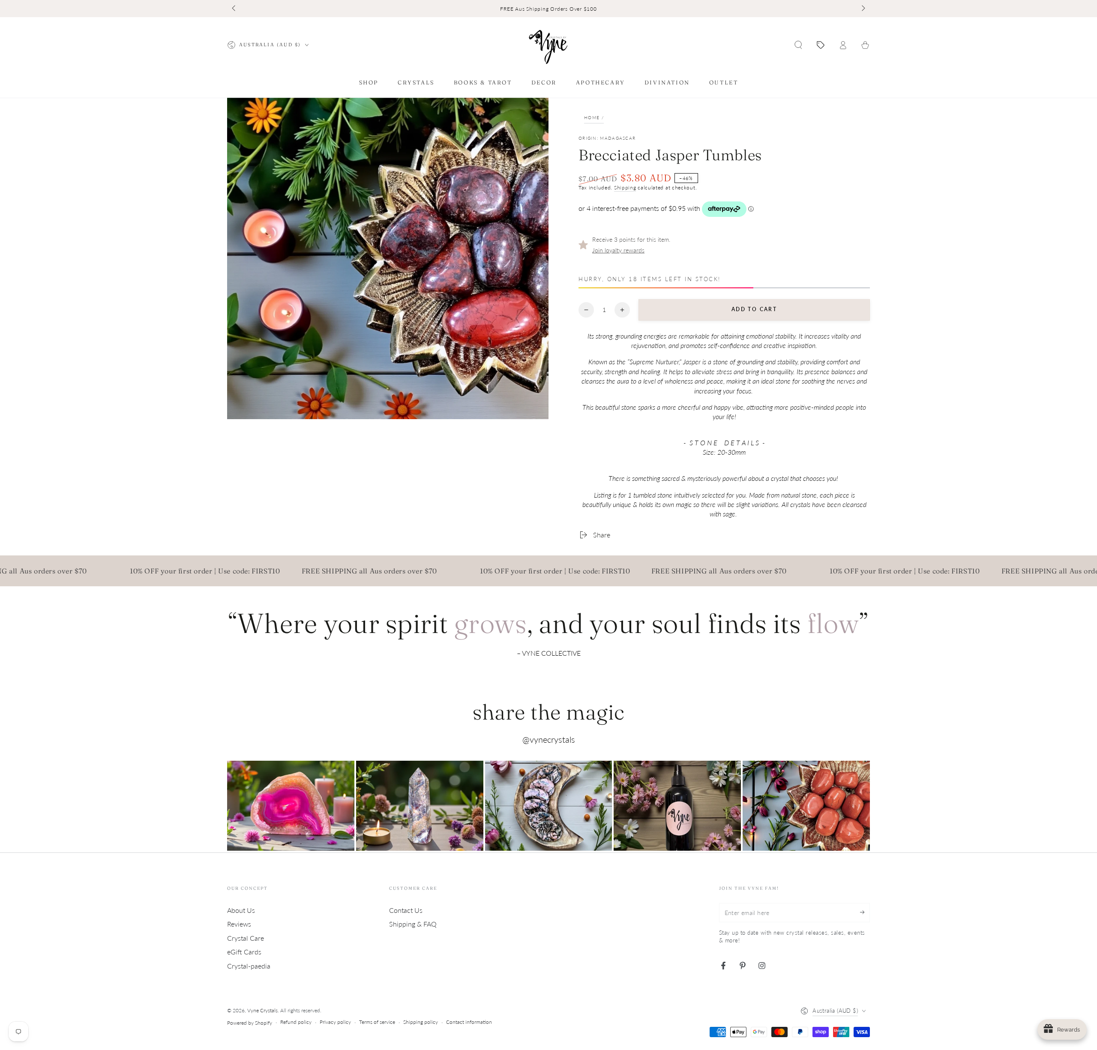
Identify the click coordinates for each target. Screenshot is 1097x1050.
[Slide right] (862, 8)
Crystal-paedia (248, 966)
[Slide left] (234, 8)
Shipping (625, 187)
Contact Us (406, 910)
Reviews (239, 924)
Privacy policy (335, 1022)
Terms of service (377, 1022)
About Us (241, 910)
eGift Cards (244, 952)
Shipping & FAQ (413, 924)
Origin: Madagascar (606, 138)
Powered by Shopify (249, 1023)
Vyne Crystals (262, 1010)
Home (591, 117)
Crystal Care (245, 938)
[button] (798, 45)
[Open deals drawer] (820, 45)
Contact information (469, 1022)
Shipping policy (420, 1022)
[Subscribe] (865, 912)
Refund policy (296, 1022)
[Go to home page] (548, 45)
